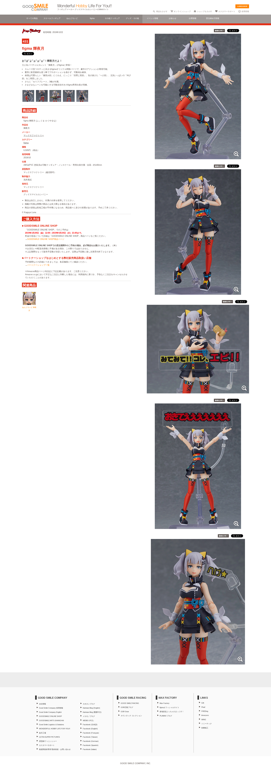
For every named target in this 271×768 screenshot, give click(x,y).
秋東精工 (204, 728)
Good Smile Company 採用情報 (51, 708)
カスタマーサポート (226, 11)
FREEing (204, 711)
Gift (202, 703)
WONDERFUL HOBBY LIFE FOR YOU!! (54, 729)
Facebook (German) (90, 741)
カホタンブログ (89, 704)
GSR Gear (125, 711)
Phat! (203, 707)
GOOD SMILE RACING (130, 703)
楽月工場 (42, 733)
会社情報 (42, 704)
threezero (205, 715)
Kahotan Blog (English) (91, 708)
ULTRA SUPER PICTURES (49, 737)
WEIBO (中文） (89, 720)
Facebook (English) (90, 729)
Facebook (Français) (91, 733)
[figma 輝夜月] (198, 157)
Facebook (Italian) (90, 749)
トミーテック (206, 724)
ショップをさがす (204, 11)
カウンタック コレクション (131, 716)
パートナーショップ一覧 (38, 265)
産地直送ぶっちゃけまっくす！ (172, 711)
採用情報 (245, 11)
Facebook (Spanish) (90, 745)
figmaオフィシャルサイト (169, 707)
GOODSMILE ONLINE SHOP (50, 716)
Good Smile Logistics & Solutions (51, 724)
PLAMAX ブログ (166, 716)
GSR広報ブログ (127, 707)
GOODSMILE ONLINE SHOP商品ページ (45, 239)
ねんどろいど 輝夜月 (29, 308)
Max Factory (164, 703)
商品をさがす (161, 11)
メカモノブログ (89, 716)
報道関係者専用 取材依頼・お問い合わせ (55, 749)
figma (26, 143)
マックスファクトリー (34, 135)
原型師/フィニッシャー (48, 741)
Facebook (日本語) (90, 724)
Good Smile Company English (50, 712)
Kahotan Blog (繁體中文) (92, 712)
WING (203, 719)
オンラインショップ (182, 11)
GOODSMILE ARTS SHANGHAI (51, 720)
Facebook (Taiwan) (90, 737)
